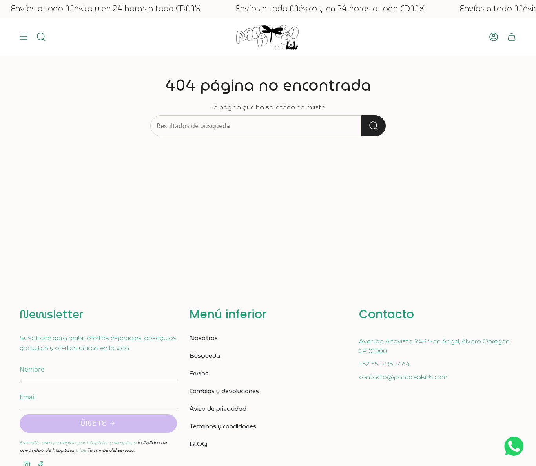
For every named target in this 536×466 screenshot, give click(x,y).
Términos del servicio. (111, 450)
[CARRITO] (512, 37)
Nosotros (204, 338)
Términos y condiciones (223, 426)
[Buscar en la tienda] (373, 125)
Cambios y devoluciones (224, 391)
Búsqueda (205, 356)
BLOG (198, 444)
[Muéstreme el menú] (23, 37)
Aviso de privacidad (218, 408)
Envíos (199, 373)
